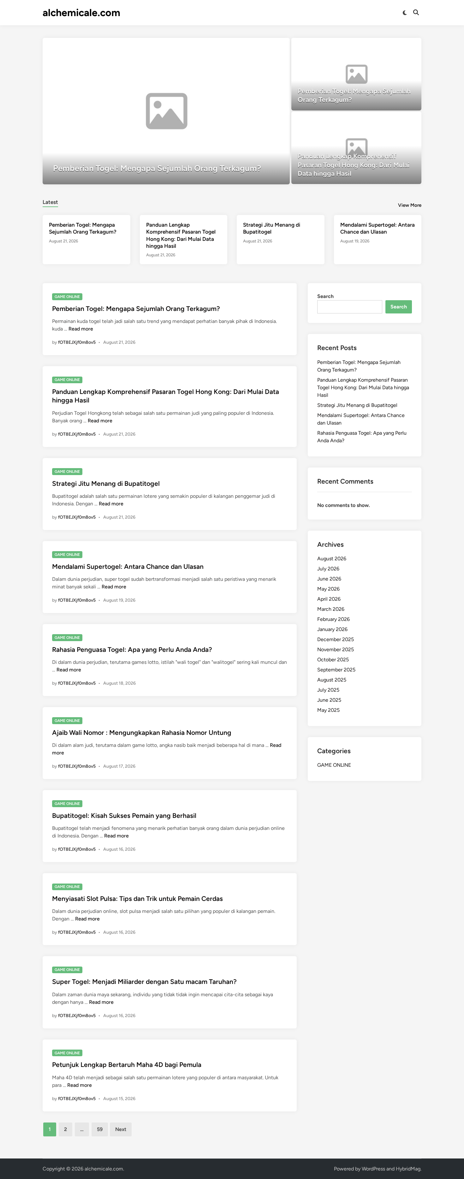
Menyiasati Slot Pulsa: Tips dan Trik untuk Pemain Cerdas (137, 898)
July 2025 (328, 690)
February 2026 (333, 619)
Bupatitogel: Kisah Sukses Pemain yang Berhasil (124, 815)
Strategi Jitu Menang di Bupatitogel (106, 483)
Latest (50, 202)
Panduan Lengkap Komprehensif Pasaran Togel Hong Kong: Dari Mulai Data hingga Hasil (363, 387)
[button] (260, 45)
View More (409, 205)
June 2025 (329, 700)
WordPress (373, 1169)
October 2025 (333, 660)
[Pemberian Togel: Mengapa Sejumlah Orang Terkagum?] (166, 111)
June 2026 (329, 579)
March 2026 (330, 609)
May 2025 (328, 710)
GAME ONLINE (67, 297)
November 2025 (335, 649)
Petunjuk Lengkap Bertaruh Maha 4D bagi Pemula (126, 1065)
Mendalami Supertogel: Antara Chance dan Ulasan (128, 566)
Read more (80, 329)
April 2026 (329, 599)
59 (100, 1129)
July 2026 (328, 569)
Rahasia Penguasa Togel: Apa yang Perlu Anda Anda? (132, 649)
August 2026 (331, 559)
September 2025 (336, 670)
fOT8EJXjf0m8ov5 (77, 342)
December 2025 (335, 639)
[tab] (50, 201)
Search (325, 296)
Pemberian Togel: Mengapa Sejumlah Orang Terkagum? (136, 309)
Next (120, 1129)
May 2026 (328, 589)
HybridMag (408, 1169)
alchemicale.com (81, 13)
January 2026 (332, 629)
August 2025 (331, 680)
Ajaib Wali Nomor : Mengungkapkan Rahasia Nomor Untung (141, 732)
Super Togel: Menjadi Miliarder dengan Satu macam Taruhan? (144, 981)
